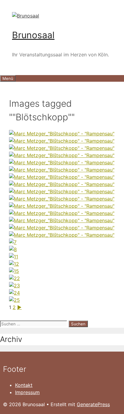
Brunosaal (33, 35)
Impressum (27, 392)
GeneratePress (93, 404)
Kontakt (24, 385)
